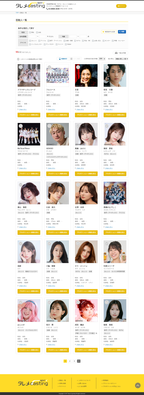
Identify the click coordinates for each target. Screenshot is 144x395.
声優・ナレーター (119, 40)
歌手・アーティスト (56, 40)
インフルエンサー (36, 44)
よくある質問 (82, 386)
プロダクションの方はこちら (111, 386)
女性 (39, 32)
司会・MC (87, 40)
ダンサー (107, 40)
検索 (122, 31)
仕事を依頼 (62, 383)
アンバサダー (50, 44)
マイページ (62, 386)
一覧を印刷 (122, 53)
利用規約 (105, 380)
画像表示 (64, 59)
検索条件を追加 (110, 32)
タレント (34, 40)
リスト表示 (76, 59)
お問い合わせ (82, 383)
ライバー (60, 44)
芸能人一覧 (62, 380)
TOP (17, 13)
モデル (78, 40)
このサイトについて (84, 380)
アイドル (43, 40)
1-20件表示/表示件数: (91, 59)
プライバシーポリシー (109, 383)
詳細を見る (23, 109)
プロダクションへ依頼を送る (28, 115)
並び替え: (111, 59)
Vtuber (69, 44)
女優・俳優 (69, 40)
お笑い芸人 (97, 40)
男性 (32, 32)
